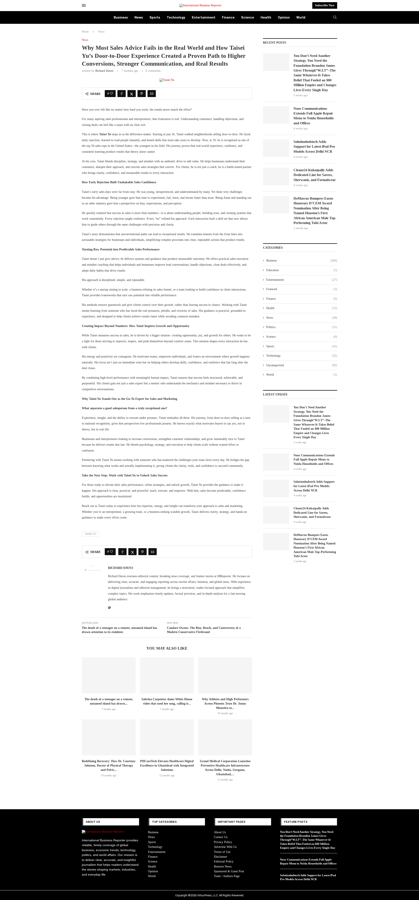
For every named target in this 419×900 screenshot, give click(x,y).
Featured (301, 289)
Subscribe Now (325, 5)
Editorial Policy (224, 861)
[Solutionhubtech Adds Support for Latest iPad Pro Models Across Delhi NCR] (276, 148)
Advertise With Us (225, 847)
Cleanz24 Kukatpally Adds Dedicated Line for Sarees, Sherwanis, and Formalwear (315, 175)
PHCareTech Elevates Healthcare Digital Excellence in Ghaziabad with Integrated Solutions (167, 766)
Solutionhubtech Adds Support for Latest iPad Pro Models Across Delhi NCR (314, 146)
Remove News (223, 866)
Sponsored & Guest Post (229, 871)
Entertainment (203, 17)
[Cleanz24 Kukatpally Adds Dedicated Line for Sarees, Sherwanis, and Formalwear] (276, 176)
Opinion (284, 17)
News (138, 17)
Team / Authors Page (227, 876)
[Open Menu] (84, 5)
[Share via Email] (152, 93)
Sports (154, 17)
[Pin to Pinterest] (141, 93)
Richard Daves (104, 70)
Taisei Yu (90, 533)
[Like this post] (111, 93)
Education (301, 270)
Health (266, 17)
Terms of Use (222, 852)
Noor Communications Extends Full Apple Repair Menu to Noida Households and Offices (314, 116)
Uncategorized (301, 365)
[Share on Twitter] (131, 93)
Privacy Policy (223, 842)
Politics (301, 327)
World (300, 17)
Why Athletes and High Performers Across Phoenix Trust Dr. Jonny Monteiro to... (225, 704)
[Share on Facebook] (121, 93)
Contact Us (220, 837)
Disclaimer (220, 856)
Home (85, 31)
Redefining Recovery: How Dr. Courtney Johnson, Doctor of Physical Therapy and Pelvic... (109, 766)
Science (247, 17)
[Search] (335, 17)
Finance (228, 17)
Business (121, 17)
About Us (220, 832)
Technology (176, 17)
